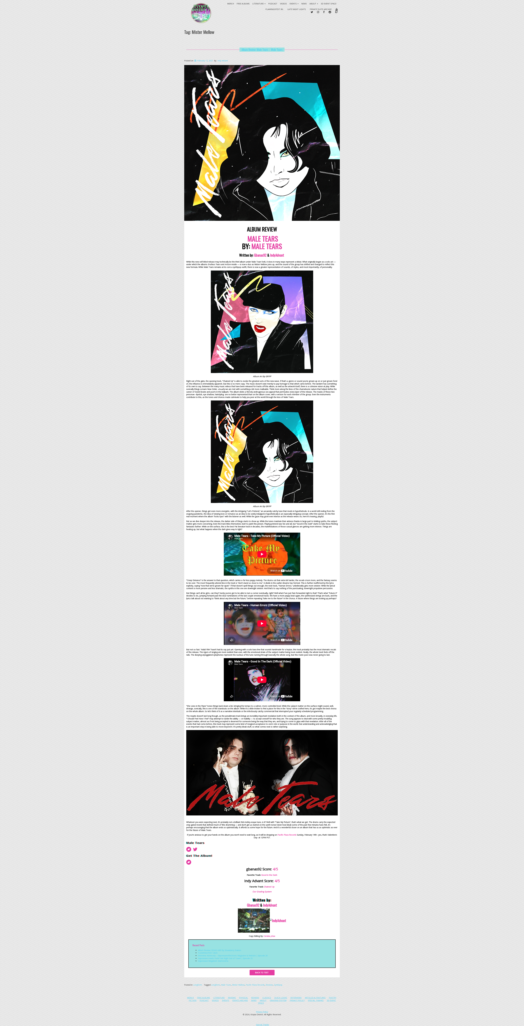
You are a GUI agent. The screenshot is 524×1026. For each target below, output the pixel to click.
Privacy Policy (297, 1000)
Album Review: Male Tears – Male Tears (262, 50)
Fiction (192, 1000)
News (304, 3)
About (313, 3)
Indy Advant (223, 60)
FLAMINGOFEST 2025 (208, 953)
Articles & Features (315, 997)
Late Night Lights (296, 9)
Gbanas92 (260, 255)
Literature (219, 997)
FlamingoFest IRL (274, 9)
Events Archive (240, 1000)
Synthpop (278, 985)
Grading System (278, 1000)
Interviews (296, 997)
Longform (197, 985)
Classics (266, 997)
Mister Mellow (238, 985)
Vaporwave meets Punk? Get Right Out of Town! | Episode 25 (225, 958)
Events (293, 3)
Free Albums (203, 997)
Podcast (272, 3)
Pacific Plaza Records (255, 985)
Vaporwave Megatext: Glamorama (213, 961)
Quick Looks (280, 997)
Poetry (332, 997)
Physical (243, 997)
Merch (190, 997)
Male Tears (226, 985)
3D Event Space (328, 3)
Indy (277, 255)
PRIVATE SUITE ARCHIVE (321, 9)
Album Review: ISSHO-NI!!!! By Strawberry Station (219, 950)
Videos (283, 3)
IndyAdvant (270, 905)
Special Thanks (316, 1000)
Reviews (269, 985)
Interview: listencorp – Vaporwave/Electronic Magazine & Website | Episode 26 (233, 955)
